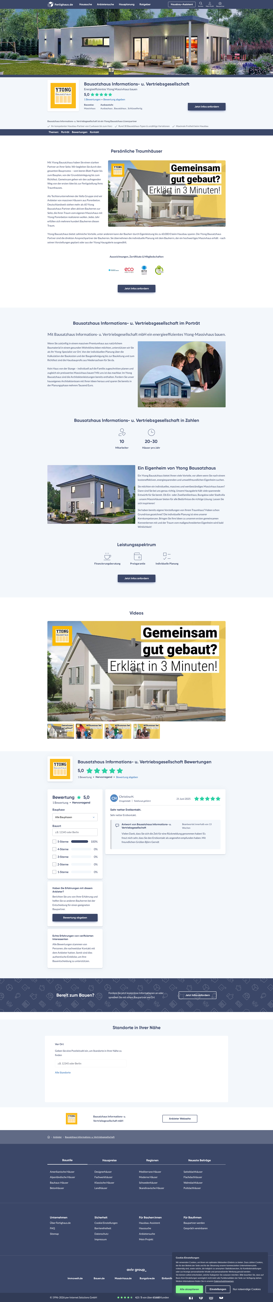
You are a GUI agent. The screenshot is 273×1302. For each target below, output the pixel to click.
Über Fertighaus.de (60, 1222)
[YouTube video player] (167, 193)
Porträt (65, 132)
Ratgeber (145, 4)
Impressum (100, 1239)
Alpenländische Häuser (62, 1177)
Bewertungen (79, 132)
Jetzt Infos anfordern (206, 106)
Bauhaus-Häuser (59, 1182)
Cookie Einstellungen (106, 1222)
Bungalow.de (147, 1278)
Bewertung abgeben (114, 99)
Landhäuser (100, 1187)
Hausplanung (126, 4)
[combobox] (75, 833)
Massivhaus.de (123, 1278)
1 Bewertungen (92, 99)
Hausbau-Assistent (182, 4)
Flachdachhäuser (193, 1177)
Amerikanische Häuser (62, 1171)
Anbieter (57, 1137)
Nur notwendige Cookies (247, 1289)
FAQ (52, 1228)
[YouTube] (221, 1297)
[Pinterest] (201, 1297)
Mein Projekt (146, 1239)
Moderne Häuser (148, 1177)
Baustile (67, 1160)
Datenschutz (101, 1233)
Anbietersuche (105, 4)
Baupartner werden (194, 1222)
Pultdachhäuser (192, 1187)
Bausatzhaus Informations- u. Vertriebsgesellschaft (90, 1137)
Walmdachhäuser (193, 1182)
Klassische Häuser (104, 1182)
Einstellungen (218, 1289)
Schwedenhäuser (148, 1182)
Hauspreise (109, 1160)
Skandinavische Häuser (151, 1187)
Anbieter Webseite (180, 1118)
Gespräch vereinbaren (196, 1228)
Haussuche (85, 4)
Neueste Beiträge (199, 1160)
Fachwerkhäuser (103, 1177)
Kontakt (94, 132)
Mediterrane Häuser (150, 1171)
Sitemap (54, 1233)
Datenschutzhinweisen (224, 1281)
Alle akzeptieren (189, 1289)
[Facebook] (191, 1297)
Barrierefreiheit (102, 1228)
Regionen (152, 1160)
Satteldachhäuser (193, 1171)
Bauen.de (99, 1278)
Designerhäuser (103, 1171)
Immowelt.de (75, 1278)
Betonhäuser (57, 1187)
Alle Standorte (63, 1072)
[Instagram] (211, 1297)
